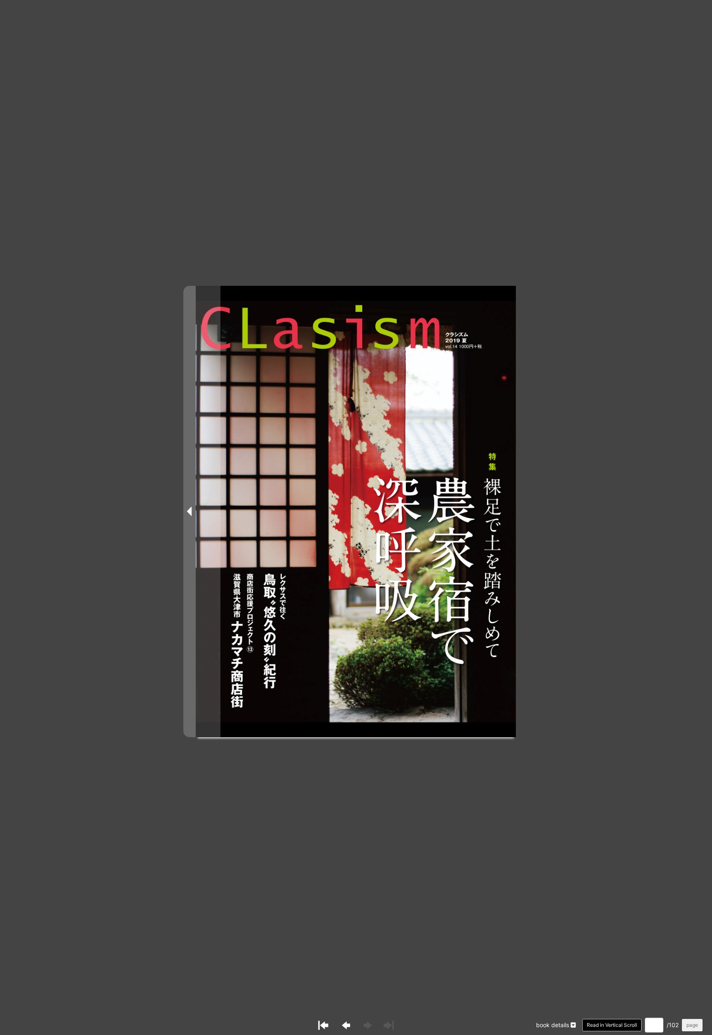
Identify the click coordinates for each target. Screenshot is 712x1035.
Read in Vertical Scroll (612, 1025)
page (692, 1025)
